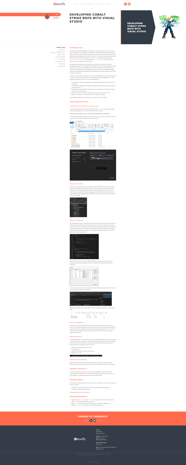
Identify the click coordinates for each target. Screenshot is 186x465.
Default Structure (61, 54)
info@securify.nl (101, 438)
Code (75, 4)
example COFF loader (99, 59)
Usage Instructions (61, 51)
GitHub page (100, 109)
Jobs (94, 454)
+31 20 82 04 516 (104, 436)
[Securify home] (80, 439)
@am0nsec (76, 403)
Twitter (89, 454)
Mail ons (99, 420)
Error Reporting (62, 59)
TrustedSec (81, 400)
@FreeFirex (90, 400)
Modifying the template (60, 61)
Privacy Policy (101, 454)
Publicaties (99, 4)
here (95, 58)
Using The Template (61, 56)
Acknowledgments (61, 66)
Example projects (61, 63)
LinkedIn (83, 454)
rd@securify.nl (99, 444)
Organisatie (91, 4)
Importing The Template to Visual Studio (58, 52)
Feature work (62, 65)
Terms (109, 454)
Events (77, 454)
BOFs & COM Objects (60, 58)
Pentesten (82, 4)
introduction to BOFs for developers (77, 59)
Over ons (108, 4)
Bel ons (86, 420)
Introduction (62, 49)
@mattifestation (79, 405)
